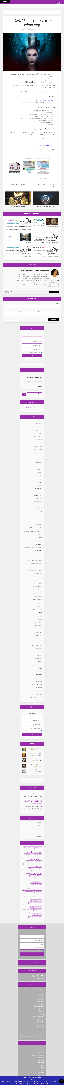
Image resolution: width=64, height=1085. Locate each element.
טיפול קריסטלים (12, 222)
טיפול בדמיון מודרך (37, 852)
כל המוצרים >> (39, 780)
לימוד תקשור (38, 866)
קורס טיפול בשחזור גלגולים (35, 902)
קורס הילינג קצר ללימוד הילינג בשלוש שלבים (32, 897)
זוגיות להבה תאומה (37, 849)
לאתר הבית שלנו (40, 1047)
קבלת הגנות (38, 891)
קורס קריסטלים (37, 909)
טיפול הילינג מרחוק (40, 1021)
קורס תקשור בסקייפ (36, 914)
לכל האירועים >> (32, 407)
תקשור (14, 255)
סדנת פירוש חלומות (36, 887)
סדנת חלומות (33, 184)
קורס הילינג (38, 894)
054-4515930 (32, 976)
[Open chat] (61, 1081)
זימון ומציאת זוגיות (40, 1029)
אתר (20, 311)
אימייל (38, 311)
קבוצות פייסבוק (41, 1062)
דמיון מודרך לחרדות (40, 1001)
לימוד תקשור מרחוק (27, 870)
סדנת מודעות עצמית (36, 884)
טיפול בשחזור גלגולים (36, 854)
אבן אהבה (17, 234)
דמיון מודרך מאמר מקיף (39, 1006)
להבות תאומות (30, 861)
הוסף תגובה (41, 29)
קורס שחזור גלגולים (27, 909)
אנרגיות (17, 219)
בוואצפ (40, 145)
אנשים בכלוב (39, 836)
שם (58, 311)
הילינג (9, 219)
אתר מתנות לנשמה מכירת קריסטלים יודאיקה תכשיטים (32, 1036)
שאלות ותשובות (40, 1060)
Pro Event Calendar (40, 12)
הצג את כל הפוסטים (54, 292)
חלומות (43, 247)
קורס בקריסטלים (29, 891)
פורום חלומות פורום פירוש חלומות (34, 381)
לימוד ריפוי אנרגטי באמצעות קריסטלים (32, 863)
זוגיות (24, 847)
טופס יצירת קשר (40, 1065)
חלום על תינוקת (38, 822)
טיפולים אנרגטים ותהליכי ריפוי (13, 223)
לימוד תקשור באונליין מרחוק (34, 868)
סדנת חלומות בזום (24, 184)
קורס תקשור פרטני (37, 919)
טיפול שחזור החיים (41, 219)
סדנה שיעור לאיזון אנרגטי (46, 242)
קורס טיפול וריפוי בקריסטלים (34, 905)
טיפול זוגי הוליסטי (40, 1026)
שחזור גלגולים (41, 1034)
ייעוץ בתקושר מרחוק (36, 856)
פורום (43, 1050)
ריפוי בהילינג (41, 1009)
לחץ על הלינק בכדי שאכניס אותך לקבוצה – (45, 100)
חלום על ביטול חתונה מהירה (36, 825)
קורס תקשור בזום (29, 912)
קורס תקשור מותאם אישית (35, 916)
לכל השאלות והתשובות (37, 810)
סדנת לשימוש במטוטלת (36, 882)
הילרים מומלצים (16, 220)
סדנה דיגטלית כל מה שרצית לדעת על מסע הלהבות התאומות (45, 253)
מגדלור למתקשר (37, 873)
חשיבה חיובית (35, 236)
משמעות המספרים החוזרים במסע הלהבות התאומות (46, 258)
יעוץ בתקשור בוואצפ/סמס (35, 859)
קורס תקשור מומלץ (40, 999)
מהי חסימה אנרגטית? (53, 243)
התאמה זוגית (30, 847)
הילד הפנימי (8, 234)
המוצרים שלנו (41, 1057)
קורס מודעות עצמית (40, 1024)
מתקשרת (17, 253)
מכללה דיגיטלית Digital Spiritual (24, 226)
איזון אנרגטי (41, 1011)
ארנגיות (12, 234)
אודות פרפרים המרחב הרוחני (38, 1055)
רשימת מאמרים (41, 1052)
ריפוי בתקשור (45, 256)
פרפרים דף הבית (49, 12)
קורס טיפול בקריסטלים (36, 900)
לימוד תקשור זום (37, 870)
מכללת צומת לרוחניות (36, 877)
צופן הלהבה (51, 256)
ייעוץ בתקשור (16, 225)
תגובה (57, 303)
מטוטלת (39, 875)
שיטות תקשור (19, 255)
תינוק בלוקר (39, 829)
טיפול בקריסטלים (42, 237)
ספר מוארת (12, 253)
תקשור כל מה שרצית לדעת (26, 256)
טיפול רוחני (26, 854)
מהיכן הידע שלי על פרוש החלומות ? (46, 184)
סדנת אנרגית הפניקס (36, 880)
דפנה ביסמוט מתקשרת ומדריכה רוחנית (28, 29)
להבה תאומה (38, 861)
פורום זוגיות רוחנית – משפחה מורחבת (34, 377)
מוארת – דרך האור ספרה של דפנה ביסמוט (33, 374)
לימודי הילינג (10, 225)
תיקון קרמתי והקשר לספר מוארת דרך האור (22, 258)
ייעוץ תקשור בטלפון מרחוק (38, 1016)
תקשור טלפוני (9, 255)
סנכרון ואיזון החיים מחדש (35, 889)
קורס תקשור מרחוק (40, 1019)
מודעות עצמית (16, 249)
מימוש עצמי (32, 875)
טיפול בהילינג (27, 852)
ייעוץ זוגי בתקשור (40, 1014)
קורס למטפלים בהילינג (36, 907)
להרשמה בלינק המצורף (49, 145)
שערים (40, 833)
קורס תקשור (38, 912)
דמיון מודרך (13, 219)
